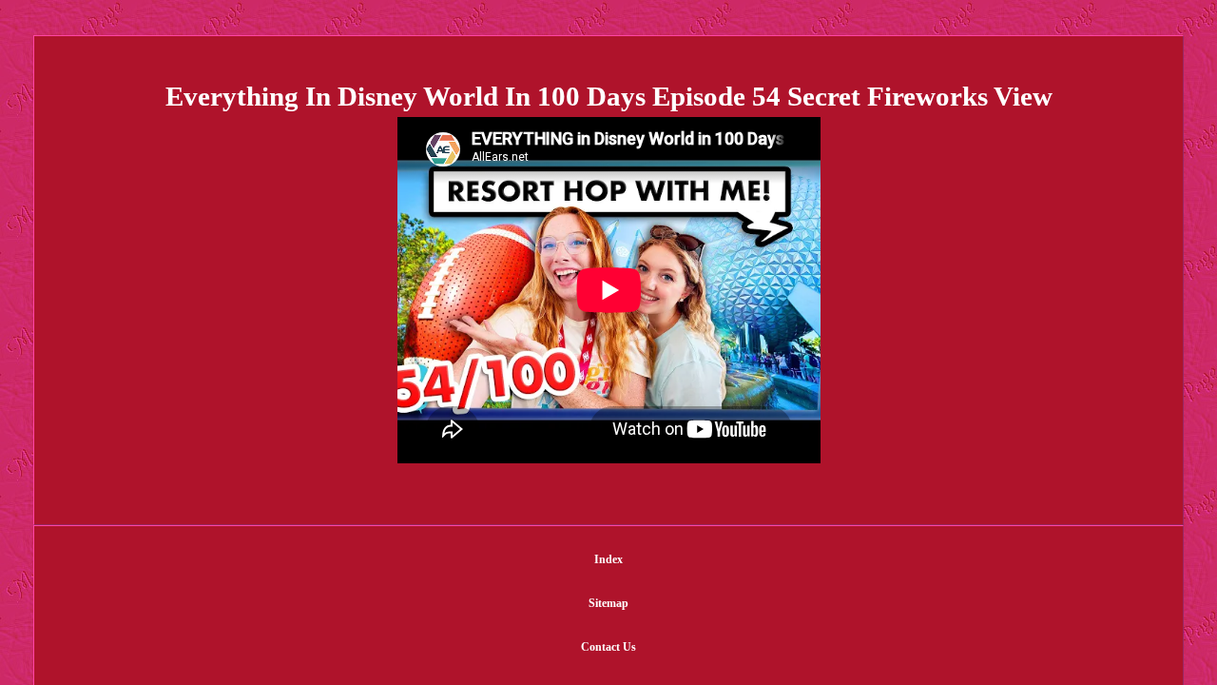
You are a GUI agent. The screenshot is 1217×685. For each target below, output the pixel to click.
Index (608, 559)
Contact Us (608, 647)
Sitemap (608, 603)
